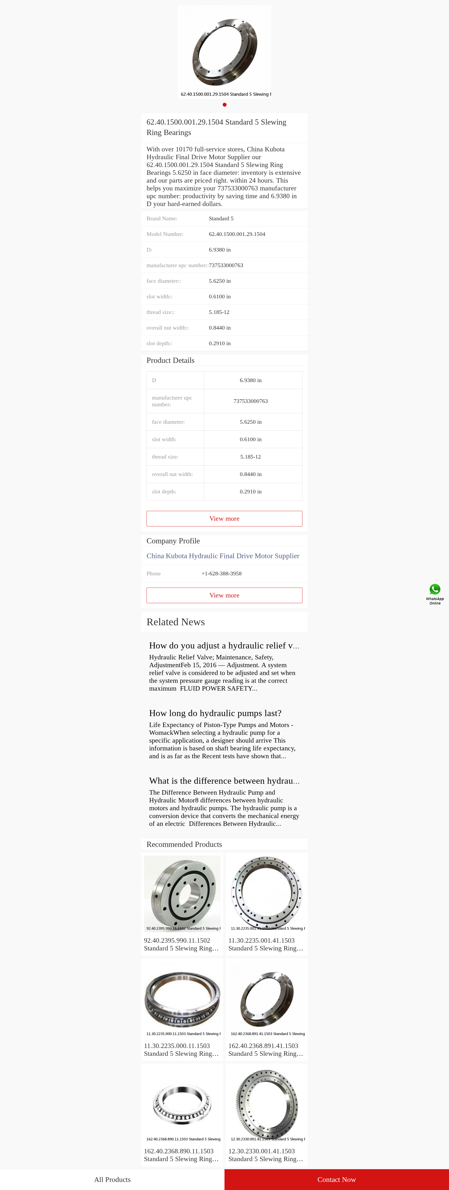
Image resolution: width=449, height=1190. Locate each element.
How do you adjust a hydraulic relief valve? (231, 645)
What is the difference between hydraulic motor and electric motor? (275, 781)
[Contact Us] (435, 595)
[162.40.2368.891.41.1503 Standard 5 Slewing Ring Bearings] (267, 1038)
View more (224, 518)
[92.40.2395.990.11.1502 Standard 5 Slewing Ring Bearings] (182, 932)
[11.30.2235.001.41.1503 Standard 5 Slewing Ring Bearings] (267, 932)
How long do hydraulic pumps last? (215, 713)
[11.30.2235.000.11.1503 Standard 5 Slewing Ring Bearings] (182, 1038)
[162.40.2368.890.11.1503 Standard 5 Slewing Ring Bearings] (182, 1143)
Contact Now (337, 1179)
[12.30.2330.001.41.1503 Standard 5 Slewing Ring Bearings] (267, 1143)
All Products (112, 1179)
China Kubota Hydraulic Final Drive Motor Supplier (223, 556)
